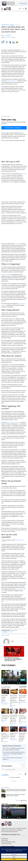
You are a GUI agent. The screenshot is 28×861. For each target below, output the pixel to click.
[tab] (5, 774)
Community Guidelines (21, 828)
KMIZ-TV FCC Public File (8, 830)
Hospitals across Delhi (6, 274)
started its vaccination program (13, 422)
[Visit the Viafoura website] (24, 800)
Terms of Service (5, 828)
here (8, 759)
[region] (14, 782)
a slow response (17, 243)
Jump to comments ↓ (5, 635)
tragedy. (3, 66)
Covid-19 (22, 50)
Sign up (24, 764)
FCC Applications (18, 830)
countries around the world (12, 80)
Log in (21, 764)
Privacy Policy (12, 828)
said (19, 449)
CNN (3, 35)
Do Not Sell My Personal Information (9, 831)
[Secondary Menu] (3, 8)
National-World (14, 630)
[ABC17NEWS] (9, 8)
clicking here (5, 755)
